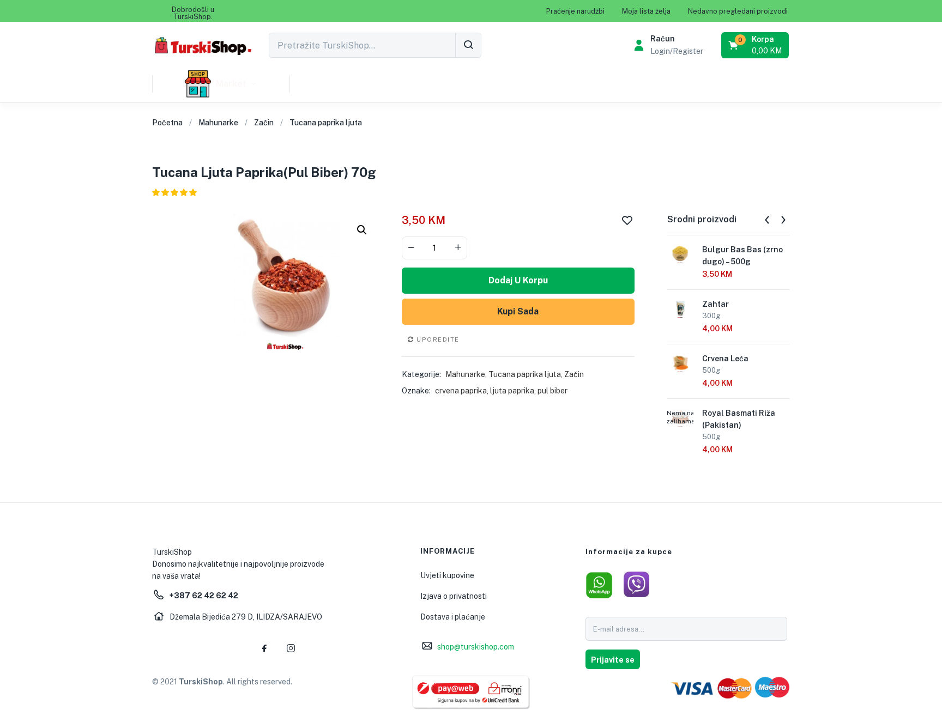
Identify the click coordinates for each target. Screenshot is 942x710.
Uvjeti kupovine (447, 575)
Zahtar (715, 304)
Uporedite (438, 339)
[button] (193, 13)
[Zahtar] (680, 308)
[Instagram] (291, 648)
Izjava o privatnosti (453, 596)
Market (231, 83)
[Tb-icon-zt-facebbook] (265, 648)
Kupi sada (518, 311)
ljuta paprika (512, 390)
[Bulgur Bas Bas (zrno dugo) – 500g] (680, 253)
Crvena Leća (725, 358)
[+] (458, 248)
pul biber (552, 390)
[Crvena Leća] (680, 362)
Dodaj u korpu (518, 280)
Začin (264, 122)
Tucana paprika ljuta (325, 122)
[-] (411, 248)
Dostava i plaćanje (452, 616)
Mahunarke (218, 122)
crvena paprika (461, 390)
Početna (167, 122)
